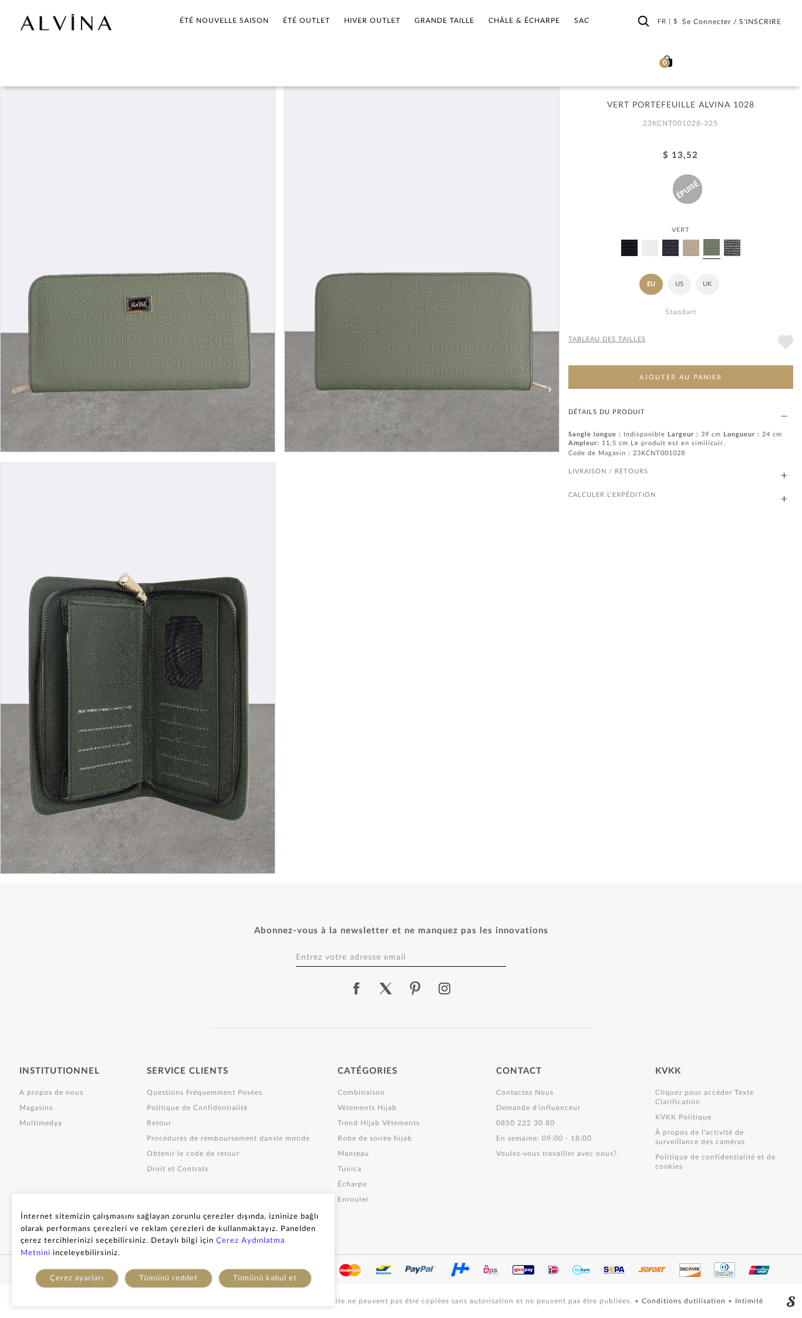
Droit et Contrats (177, 1168)
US (679, 284)
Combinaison (361, 1092)
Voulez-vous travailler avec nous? (556, 1153)
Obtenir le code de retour (193, 1153)
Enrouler (353, 1199)
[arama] (643, 21)
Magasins (36, 1107)
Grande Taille (444, 20)
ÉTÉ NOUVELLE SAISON (224, 20)
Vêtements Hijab (367, 1107)
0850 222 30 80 (525, 1123)
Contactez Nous (525, 1092)
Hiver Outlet (372, 20)
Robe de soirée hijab (375, 1138)
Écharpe (352, 1184)
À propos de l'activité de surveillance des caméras (700, 1137)
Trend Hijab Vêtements (379, 1123)
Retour (159, 1123)
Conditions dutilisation (685, 1300)
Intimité (749, 1300)
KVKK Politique (683, 1117)
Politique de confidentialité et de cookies (715, 1162)
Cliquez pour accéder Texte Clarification (704, 1097)
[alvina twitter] (386, 988)
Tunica (350, 1168)
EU (651, 284)
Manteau (353, 1153)
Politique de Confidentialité (197, 1107)
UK (707, 284)
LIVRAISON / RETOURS (608, 471)
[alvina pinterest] (415, 988)
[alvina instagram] (446, 988)
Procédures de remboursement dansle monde (228, 1138)
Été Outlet (306, 20)
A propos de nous (51, 1092)
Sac (581, 20)
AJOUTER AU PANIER (680, 377)
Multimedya (40, 1123)
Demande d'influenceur (538, 1107)
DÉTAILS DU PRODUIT (606, 412)
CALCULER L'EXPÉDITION (612, 495)
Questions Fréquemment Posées (204, 1092)
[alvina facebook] (356, 988)
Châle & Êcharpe (524, 20)
